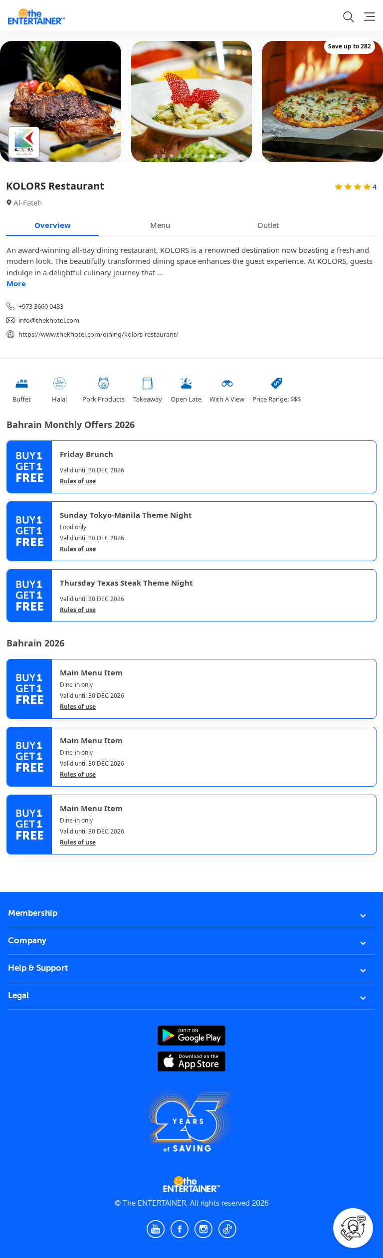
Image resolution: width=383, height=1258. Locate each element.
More (16, 283)
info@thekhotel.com (48, 320)
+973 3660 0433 (40, 306)
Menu (160, 225)
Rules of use (78, 481)
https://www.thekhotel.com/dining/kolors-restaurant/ (98, 334)
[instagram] (203, 1229)
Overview (52, 225)
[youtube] (156, 1229)
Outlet (268, 225)
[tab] (14, 864)
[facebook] (180, 1229)
